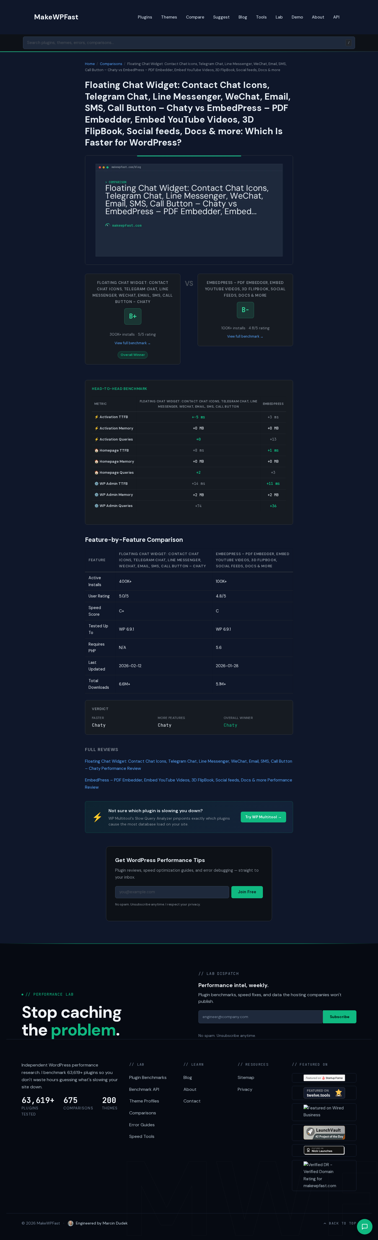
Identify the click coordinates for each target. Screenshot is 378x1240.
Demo (297, 17)
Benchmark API (144, 1089)
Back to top (342, 1223)
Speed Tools (141, 1136)
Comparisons (111, 63)
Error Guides (142, 1125)
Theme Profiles (144, 1101)
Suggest (221, 17)
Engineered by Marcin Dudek (102, 1223)
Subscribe (339, 1016)
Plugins (145, 17)
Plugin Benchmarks (148, 1077)
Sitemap (246, 1077)
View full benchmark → (133, 343)
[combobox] (189, 43)
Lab (279, 17)
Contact (192, 1101)
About (318, 17)
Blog (243, 17)
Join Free (247, 891)
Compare (195, 17)
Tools (261, 17)
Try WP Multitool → (263, 817)
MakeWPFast (56, 17)
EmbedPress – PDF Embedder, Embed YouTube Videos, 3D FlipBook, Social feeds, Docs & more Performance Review (188, 783)
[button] (364, 1226)
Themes (169, 17)
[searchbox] (189, 43)
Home (90, 63)
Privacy (245, 1089)
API (336, 17)
